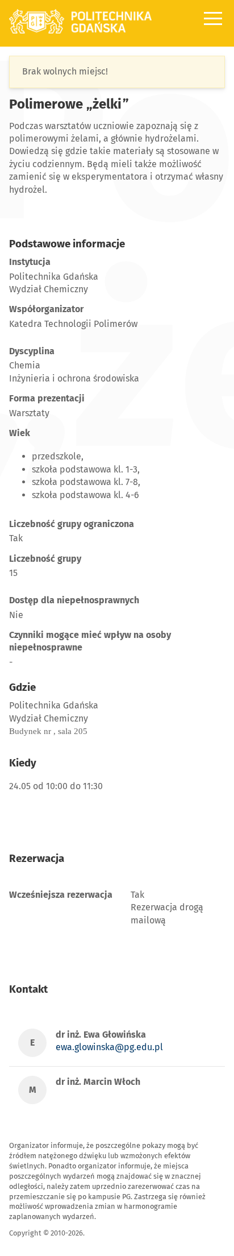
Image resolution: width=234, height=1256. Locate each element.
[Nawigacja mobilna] (213, 18)
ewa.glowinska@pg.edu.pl (109, 1047)
